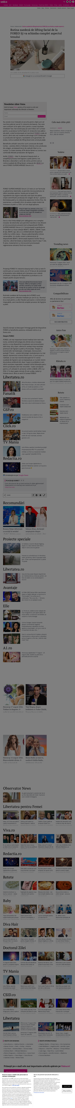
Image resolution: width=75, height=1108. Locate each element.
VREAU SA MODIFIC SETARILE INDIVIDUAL (66, 1091)
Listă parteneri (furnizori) (39, 1092)
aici (11, 1098)
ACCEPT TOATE (67, 1086)
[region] (37, 1090)
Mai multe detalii (15, 1085)
